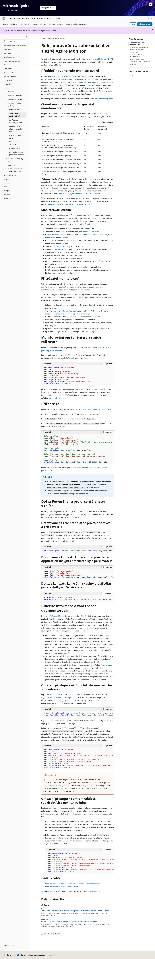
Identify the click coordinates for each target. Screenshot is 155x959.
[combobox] (14, 41)
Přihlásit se (148, 18)
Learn (44, 39)
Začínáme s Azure (145, 24)
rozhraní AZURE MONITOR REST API (93, 234)
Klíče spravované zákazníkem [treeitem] (15, 143)
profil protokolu (59, 249)
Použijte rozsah (107, 665)
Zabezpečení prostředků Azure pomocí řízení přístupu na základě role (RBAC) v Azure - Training (76, 911)
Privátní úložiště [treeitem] (15, 148)
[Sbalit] (26, 37)
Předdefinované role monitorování (137, 44)
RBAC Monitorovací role (68, 419)
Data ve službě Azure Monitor (53, 616)
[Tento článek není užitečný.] (132, 75)
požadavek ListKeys (56, 398)
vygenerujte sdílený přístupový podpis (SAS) (58, 697)
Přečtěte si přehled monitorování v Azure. (61, 887)
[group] (77, 449)
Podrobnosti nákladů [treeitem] (15, 99)
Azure (50, 39)
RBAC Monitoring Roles (104, 99)
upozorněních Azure (91, 232)
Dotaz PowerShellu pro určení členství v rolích (140, 56)
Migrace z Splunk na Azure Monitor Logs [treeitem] (15, 170)
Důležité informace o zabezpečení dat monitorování (140, 60)
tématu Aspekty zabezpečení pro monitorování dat (79, 194)
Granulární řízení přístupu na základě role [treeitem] (16, 129)
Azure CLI (64, 237)
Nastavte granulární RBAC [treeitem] (16, 136)
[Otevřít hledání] (142, 18)
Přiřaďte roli (134, 52)
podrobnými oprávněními (51, 350)
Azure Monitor (60, 39)
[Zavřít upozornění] (150, 4)
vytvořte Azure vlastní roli (102, 347)
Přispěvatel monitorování (99, 82)
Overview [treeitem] (9, 80)
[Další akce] (112, 39)
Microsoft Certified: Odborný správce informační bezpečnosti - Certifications (69, 921)
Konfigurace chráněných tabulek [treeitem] (16, 121)
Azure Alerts (96, 317)
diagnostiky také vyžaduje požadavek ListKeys (71, 314)
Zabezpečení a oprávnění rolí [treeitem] (14, 115)
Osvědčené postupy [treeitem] (15, 96)
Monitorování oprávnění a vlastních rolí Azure (139, 48)
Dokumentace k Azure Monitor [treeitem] (15, 46)
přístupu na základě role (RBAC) (99, 59)
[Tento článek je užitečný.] (130, 75)
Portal (133, 24)
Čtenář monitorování (79, 82)
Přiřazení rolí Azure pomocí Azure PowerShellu (94, 409)
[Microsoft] (4, 18)
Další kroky (133, 64)
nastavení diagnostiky (61, 246)
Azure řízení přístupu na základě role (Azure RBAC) (61, 76)
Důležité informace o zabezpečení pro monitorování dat (69, 204)
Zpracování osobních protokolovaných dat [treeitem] (16, 153)
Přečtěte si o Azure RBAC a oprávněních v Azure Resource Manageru (72, 884)
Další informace (95, 891)
